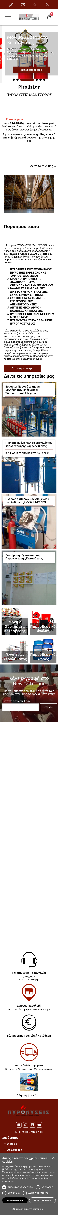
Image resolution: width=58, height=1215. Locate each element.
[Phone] (10, 4)
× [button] (53, 1157)
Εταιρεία (12, 1143)
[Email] (23, 4)
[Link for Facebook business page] (18, 1125)
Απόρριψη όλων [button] (42, 1200)
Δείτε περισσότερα (22, 368)
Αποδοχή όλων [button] (15, 1200)
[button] (29, 1209)
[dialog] (29, 1184)
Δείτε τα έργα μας (41, 165)
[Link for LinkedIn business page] (32, 1125)
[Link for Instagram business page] (25, 1125)
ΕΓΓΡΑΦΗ (49, 707)
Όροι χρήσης (14, 1149)
